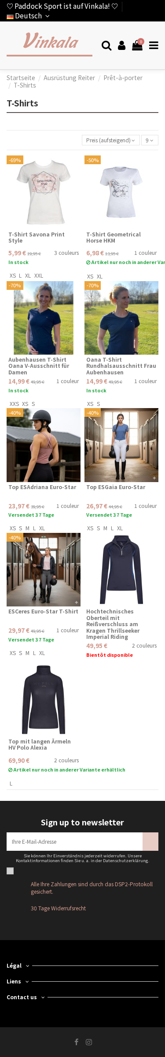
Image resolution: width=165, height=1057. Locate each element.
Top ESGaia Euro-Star (115, 486)
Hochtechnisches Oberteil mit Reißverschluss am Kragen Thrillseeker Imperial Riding (112, 623)
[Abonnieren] (150, 841)
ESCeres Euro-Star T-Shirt (43, 611)
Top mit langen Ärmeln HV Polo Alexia (39, 744)
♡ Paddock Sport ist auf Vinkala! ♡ (62, 6)
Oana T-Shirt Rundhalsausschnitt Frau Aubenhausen (121, 366)
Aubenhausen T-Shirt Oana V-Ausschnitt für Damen (38, 366)
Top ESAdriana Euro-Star (42, 486)
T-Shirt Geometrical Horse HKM (113, 237)
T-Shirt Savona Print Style (36, 237)
